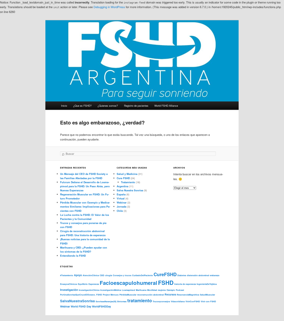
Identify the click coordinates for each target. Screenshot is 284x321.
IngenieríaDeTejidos (207, 284)
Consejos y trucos (122, 275)
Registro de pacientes (136, 105)
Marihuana (141, 290)
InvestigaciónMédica (110, 290)
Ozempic (171, 290)
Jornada (121, 206)
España (121, 194)
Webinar (122, 202)
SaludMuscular (207, 294)
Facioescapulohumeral (128, 282)
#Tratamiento (66, 275)
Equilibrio (83, 284)
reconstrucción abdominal (150, 294)
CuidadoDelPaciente (142, 275)
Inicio (64, 105)
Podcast (180, 290)
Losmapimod (128, 290)
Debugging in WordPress (109, 7)
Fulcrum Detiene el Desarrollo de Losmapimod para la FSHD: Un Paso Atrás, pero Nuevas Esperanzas (85, 186)
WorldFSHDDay (101, 306)
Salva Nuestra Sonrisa (130, 190)
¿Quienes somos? (108, 105)
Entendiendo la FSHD (73, 255)
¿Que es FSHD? (82, 105)
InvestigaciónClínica (89, 290)
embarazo (214, 275)
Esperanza (93, 284)
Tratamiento (128, 182)
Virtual (121, 198)
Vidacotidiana (178, 301)
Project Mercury (111, 294)
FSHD (165, 282)
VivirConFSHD (192, 301)
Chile (120, 211)
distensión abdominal (198, 275)
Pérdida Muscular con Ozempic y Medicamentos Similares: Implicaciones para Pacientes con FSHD (85, 206)
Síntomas (122, 301)
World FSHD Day (81, 306)
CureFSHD (165, 274)
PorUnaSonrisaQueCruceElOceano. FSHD (81, 294)
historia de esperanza (185, 284)
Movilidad (152, 290)
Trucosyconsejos (161, 301)
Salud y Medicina (127, 174)
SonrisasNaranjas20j (106, 301)
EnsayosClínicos (68, 284)
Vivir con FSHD (208, 301)
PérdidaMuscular (127, 294)
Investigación (69, 290)
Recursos (170, 294)
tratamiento (139, 300)
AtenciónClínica (91, 275)
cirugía (108, 275)
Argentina (122, 186)
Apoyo (78, 275)
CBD (102, 275)
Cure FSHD (123, 178)
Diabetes (181, 275)
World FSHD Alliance (166, 105)
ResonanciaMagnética (188, 294)
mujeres (162, 290)
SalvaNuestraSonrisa (77, 300)
